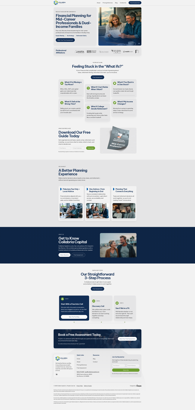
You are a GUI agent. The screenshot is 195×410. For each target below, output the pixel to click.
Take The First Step (74, 317)
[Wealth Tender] (114, 52)
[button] (56, 374)
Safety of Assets (88, 385)
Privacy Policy (80, 385)
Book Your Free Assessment (65, 40)
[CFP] (78, 52)
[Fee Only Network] (139, 52)
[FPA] (126, 52)
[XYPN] (102, 52)
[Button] (60, 3)
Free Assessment (135, 3)
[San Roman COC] (90, 52)
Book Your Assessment (127, 339)
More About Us (64, 255)
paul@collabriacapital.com (92, 372)
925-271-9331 (80, 372)
